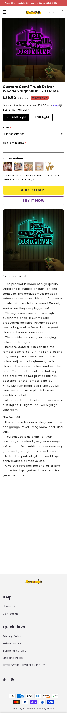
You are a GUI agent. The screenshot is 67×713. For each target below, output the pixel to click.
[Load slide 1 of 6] (37, 79)
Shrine (50, 708)
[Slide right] (62, 50)
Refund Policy (12, 643)
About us (9, 606)
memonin (28, 708)
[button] (55, 12)
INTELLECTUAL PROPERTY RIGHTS (17, 665)
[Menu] (4, 12)
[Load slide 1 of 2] (23, 79)
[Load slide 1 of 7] (41, 79)
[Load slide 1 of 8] (44, 79)
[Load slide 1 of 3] (26, 79)
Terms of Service (14, 650)
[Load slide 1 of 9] (48, 79)
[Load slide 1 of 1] (19, 79)
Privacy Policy (12, 636)
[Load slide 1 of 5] (33, 79)
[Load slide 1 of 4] (30, 79)
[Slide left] (4, 50)
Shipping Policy (13, 658)
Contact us (10, 614)
